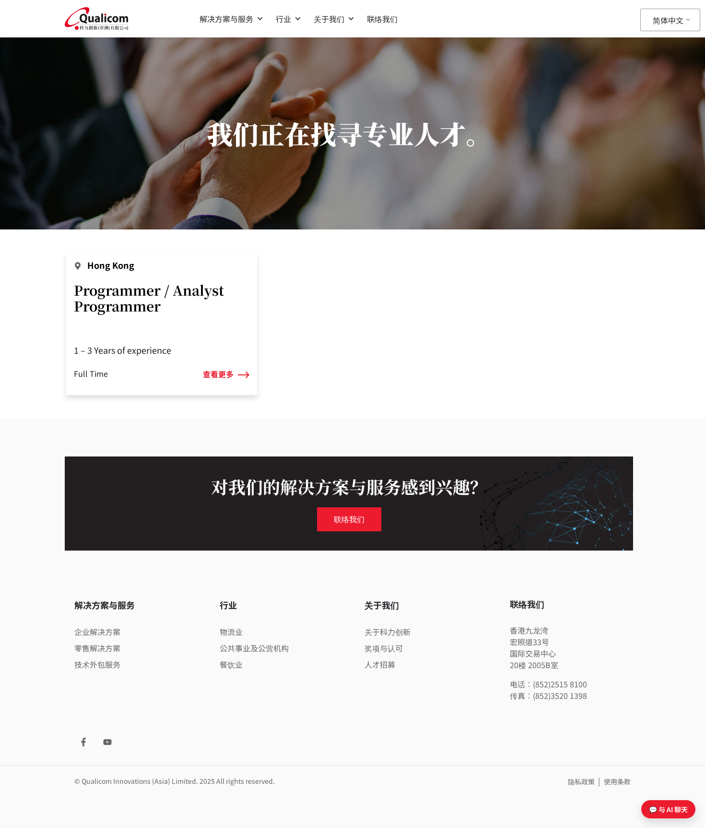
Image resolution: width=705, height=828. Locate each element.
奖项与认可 (383, 648)
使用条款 (617, 781)
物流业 (231, 631)
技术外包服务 (97, 664)
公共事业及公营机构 (254, 648)
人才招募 (379, 664)
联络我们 (382, 18)
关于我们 (329, 18)
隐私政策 (582, 781)
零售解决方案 (97, 648)
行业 (283, 18)
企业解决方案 (97, 631)
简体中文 (668, 20)
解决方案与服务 (226, 18)
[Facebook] (83, 742)
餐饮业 (231, 664)
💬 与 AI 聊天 (668, 809)
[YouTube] (107, 742)
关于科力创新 (387, 631)
